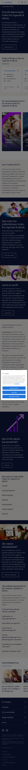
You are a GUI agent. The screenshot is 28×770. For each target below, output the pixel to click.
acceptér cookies (14, 396)
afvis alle (14, 392)
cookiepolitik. (17, 383)
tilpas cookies (14, 388)
